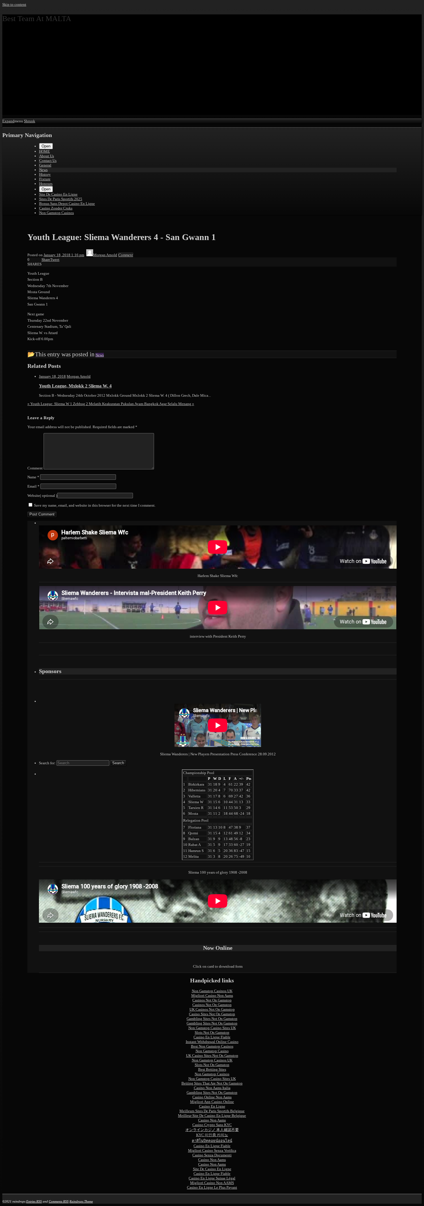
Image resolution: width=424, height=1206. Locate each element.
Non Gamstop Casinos (56, 213)
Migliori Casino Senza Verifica (212, 1150)
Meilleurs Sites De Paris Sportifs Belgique (212, 1111)
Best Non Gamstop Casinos (212, 1046)
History (45, 174)
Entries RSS (34, 1201)
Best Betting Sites (212, 1069)
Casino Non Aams (212, 1120)
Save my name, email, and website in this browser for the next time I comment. (94, 505)
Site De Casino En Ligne (58, 194)
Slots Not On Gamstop (212, 1032)
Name (33, 477)
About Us (46, 156)
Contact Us (48, 160)
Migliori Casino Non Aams (212, 995)
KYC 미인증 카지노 (212, 1135)
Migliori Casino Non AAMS (212, 1183)
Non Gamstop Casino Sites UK (212, 1028)
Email (33, 486)
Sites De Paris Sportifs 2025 (60, 199)
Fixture (44, 179)
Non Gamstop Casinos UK (212, 991)
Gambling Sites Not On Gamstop (212, 1018)
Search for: (47, 763)
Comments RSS (59, 1201)
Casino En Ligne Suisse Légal (212, 1178)
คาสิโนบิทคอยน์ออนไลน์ (212, 1140)
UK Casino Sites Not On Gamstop (212, 1055)
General (45, 165)
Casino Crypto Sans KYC (212, 1125)
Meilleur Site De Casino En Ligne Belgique (212, 1115)
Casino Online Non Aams (212, 1097)
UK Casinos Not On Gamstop (212, 1009)
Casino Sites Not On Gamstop (212, 1014)
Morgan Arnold (79, 376)
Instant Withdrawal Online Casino (212, 1042)
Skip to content (14, 4)
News (43, 170)
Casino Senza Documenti (212, 1155)
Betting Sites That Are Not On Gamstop (212, 1083)
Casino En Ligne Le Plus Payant (212, 1187)
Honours (45, 183)
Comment (35, 468)
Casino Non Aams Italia (212, 1088)
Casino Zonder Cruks (55, 208)
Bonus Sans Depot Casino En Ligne (67, 203)
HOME (44, 151)
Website (33, 495)
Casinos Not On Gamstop (212, 1000)
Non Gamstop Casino (212, 1051)
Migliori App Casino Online (212, 1102)
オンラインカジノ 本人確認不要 (212, 1130)
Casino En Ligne (212, 1106)
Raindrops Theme (81, 1201)
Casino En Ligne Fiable (212, 1037)
